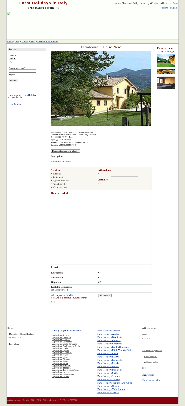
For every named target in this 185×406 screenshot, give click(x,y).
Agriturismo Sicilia (60, 363)
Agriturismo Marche (61, 355)
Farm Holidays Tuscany (108, 379)
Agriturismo (148, 374)
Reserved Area (170, 3)
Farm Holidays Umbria (108, 386)
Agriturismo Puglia (60, 361)
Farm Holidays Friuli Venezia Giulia (115, 350)
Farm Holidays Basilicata (109, 337)
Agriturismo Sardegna (61, 366)
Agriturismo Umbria (60, 372)
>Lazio (24, 41)
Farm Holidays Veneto (108, 392)
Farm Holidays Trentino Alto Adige (114, 382)
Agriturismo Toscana (61, 368)
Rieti (32, 41)
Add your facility (141, 3)
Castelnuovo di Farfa (47, 41)
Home (117, 3)
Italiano (164, 7)
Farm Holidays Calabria (109, 340)
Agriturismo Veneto (60, 376)
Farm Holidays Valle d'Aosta (111, 389)
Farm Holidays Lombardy (109, 359)
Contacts (156, 3)
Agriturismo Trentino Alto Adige (65, 370)
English (174, 7)
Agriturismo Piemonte (61, 359)
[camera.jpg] (165, 89)
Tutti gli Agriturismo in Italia (66, 330)
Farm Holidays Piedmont (109, 369)
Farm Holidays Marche (108, 363)
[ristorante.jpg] (165, 74)
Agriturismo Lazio (60, 348)
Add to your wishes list (62, 295)
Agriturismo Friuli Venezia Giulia (66, 346)
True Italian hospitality (43, 8)
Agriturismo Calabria (61, 339)
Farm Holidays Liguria (108, 356)
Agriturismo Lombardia (62, 353)
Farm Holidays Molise (108, 366)
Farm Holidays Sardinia (108, 376)
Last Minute (15, 104)
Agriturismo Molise (60, 357)
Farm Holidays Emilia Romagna (113, 346)
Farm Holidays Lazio (107, 353)
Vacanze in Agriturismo (152, 350)
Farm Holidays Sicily (107, 373)
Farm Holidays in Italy (43, 3)
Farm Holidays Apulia (108, 333)
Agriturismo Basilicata (61, 337)
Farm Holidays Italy (152, 380)
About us (126, 3)
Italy (17, 41)
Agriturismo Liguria (60, 350)
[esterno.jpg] (165, 66)
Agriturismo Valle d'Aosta (63, 374)
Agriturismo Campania (62, 342)
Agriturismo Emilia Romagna (64, 344)
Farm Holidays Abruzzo (109, 330)
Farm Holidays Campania (109, 343)
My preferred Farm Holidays (23, 94)
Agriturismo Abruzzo (61, 335)
